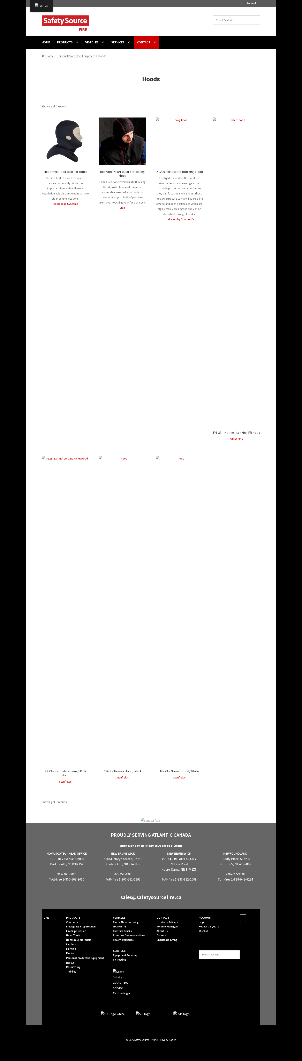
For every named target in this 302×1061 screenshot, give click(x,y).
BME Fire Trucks (122, 931)
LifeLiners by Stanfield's (179, 219)
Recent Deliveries (123, 940)
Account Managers (168, 926)
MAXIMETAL (119, 926)
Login (202, 922)
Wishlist (203, 931)
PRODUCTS (65, 42)
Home (50, 56)
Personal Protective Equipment (76, 56)
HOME (46, 42)
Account (251, 3)
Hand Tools (73, 935)
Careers (161, 935)
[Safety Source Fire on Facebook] (243, 918)
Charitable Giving (167, 940)
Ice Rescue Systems (65, 204)
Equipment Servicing (125, 955)
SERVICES (117, 42)
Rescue (70, 962)
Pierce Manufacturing (126, 922)
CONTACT (144, 42)
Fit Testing (119, 959)
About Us (162, 931)
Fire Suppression (76, 931)
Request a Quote (209, 926)
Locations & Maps (167, 922)
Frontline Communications (129, 935)
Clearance (72, 922)
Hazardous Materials (78, 940)
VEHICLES (92, 42)
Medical (70, 953)
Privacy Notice (168, 1039)
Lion (122, 207)
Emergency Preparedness (81, 926)
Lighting (71, 948)
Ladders (71, 944)
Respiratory (73, 967)
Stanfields (236, 439)
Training (71, 971)
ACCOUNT (205, 917)
